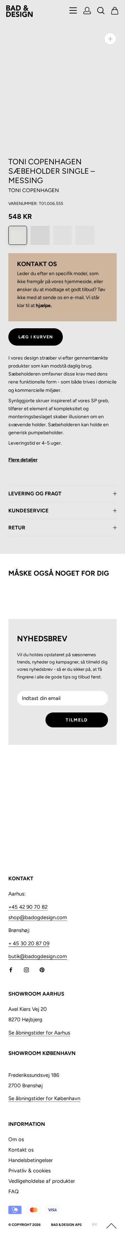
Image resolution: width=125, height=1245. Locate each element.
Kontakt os (21, 1150)
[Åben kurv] (115, 11)
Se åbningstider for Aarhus (39, 1033)
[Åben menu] (73, 11)
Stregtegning (22, 462)
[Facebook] (10, 969)
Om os (16, 1139)
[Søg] (101, 11)
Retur (16, 528)
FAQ (13, 1191)
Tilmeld (77, 720)
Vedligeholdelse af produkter (41, 1181)
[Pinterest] (42, 969)
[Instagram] (26, 969)
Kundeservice (28, 511)
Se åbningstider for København (44, 1098)
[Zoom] (110, 39)
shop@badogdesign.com (37, 917)
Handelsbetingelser (30, 1160)
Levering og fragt (34, 493)
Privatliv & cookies (29, 1171)
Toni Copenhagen (33, 190)
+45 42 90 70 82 (28, 907)
